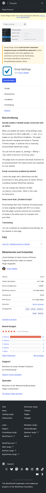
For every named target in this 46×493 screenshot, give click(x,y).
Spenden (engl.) (31, 432)
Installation (8, 99)
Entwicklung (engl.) (9, 432)
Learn (4, 425)
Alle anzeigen (39, 355)
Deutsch (10, 464)
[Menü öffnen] (42, 3)
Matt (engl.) (8, 447)
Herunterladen (9, 80)
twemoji (40, 313)
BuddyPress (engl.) (10, 454)
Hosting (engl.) (8, 414)
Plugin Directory (7, 9)
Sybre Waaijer (23, 73)
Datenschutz (7, 418)
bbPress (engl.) (9, 451)
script (34, 313)
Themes (27, 411)
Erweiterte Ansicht (9, 319)
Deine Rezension (8, 355)
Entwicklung (9, 105)
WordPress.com (9, 443)
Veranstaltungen (30, 429)
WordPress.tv (8, 436)
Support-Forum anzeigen (12, 375)
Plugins (27, 414)
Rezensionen (9, 94)
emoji (27, 309)
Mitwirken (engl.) (30, 425)
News (4, 411)
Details (7, 88)
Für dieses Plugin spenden (12, 394)
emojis (33, 309)
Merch (27, 436)
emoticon (40, 309)
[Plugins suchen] (25, 24)
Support (7, 110)
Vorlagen (27, 418)
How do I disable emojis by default (16, 244)
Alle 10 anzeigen (38, 304)
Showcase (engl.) (31, 407)
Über (4, 407)
